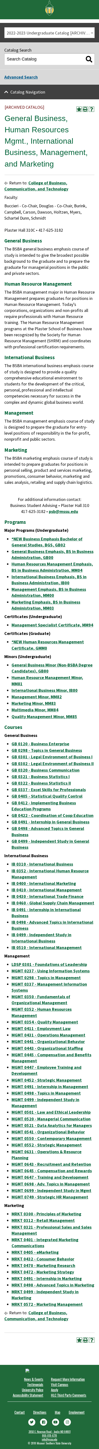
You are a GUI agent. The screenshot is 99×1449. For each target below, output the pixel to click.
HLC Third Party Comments (68, 1395)
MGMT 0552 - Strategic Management (47, 1145)
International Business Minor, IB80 (45, 690)
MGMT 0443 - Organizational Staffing (47, 1048)
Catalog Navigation (27, 92)
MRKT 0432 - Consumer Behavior (43, 1259)
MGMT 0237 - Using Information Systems (51, 971)
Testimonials (35, 1384)
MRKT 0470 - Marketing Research (43, 1265)
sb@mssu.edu (64, 511)
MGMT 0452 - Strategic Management (47, 1080)
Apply (54, 1389)
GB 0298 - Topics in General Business (47, 750)
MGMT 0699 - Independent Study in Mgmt (51, 1190)
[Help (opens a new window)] (91, 109)
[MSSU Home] (49, 7)
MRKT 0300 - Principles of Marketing (46, 1214)
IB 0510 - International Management (47, 947)
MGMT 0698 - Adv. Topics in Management (51, 1184)
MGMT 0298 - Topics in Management (46, 977)
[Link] (31, 1421)
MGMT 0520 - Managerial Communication (51, 1119)
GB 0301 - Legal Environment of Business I (52, 757)
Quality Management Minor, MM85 (44, 716)
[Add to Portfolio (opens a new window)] (79, 109)
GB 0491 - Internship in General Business (50, 822)
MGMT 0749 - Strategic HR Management (50, 1197)
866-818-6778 (49, 1435)
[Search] (89, 59)
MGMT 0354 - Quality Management (45, 1022)
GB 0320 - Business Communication (46, 770)
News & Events (33, 1379)
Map (57, 1412)
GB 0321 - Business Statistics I (41, 776)
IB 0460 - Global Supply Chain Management (53, 903)
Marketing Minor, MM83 (34, 703)
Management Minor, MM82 (37, 697)
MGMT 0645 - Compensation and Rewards (52, 1170)
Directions (39, 1412)
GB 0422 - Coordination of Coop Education (52, 815)
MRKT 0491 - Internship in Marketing (47, 1278)
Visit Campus (59, 1384)
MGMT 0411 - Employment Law (41, 1028)
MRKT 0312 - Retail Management (43, 1220)
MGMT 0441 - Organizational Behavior (48, 1041)
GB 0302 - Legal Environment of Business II (53, 763)
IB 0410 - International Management (47, 890)
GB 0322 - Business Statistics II (41, 783)
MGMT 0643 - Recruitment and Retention (51, 1164)
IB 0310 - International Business (42, 864)
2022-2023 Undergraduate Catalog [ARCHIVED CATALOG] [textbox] (50, 33)
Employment (77, 1412)
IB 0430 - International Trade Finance (47, 896)
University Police (32, 1389)
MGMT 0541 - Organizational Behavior (48, 1132)
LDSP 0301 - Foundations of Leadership (49, 964)
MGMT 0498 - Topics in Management (46, 1093)
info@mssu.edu (49, 1439)
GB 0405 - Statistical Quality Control (47, 796)
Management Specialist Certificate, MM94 (52, 625)
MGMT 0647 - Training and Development (50, 1177)
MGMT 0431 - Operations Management (48, 1035)
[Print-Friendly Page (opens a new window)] (85, 109)
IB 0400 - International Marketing (44, 883)
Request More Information (68, 1379)
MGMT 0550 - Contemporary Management (52, 1138)
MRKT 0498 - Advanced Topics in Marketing (53, 1285)
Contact (19, 1412)
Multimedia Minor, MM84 (35, 710)
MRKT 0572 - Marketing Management (47, 1304)
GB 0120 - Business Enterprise (40, 744)
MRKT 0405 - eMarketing (35, 1252)
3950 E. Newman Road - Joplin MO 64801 (50, 1432)
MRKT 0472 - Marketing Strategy (43, 1272)
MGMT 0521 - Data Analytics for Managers (52, 1125)
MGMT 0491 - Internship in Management (50, 1086)
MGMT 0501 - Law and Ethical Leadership (51, 1112)
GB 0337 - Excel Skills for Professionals (49, 789)
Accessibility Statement (28, 1395)
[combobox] (49, 32)
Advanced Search (21, 77)
